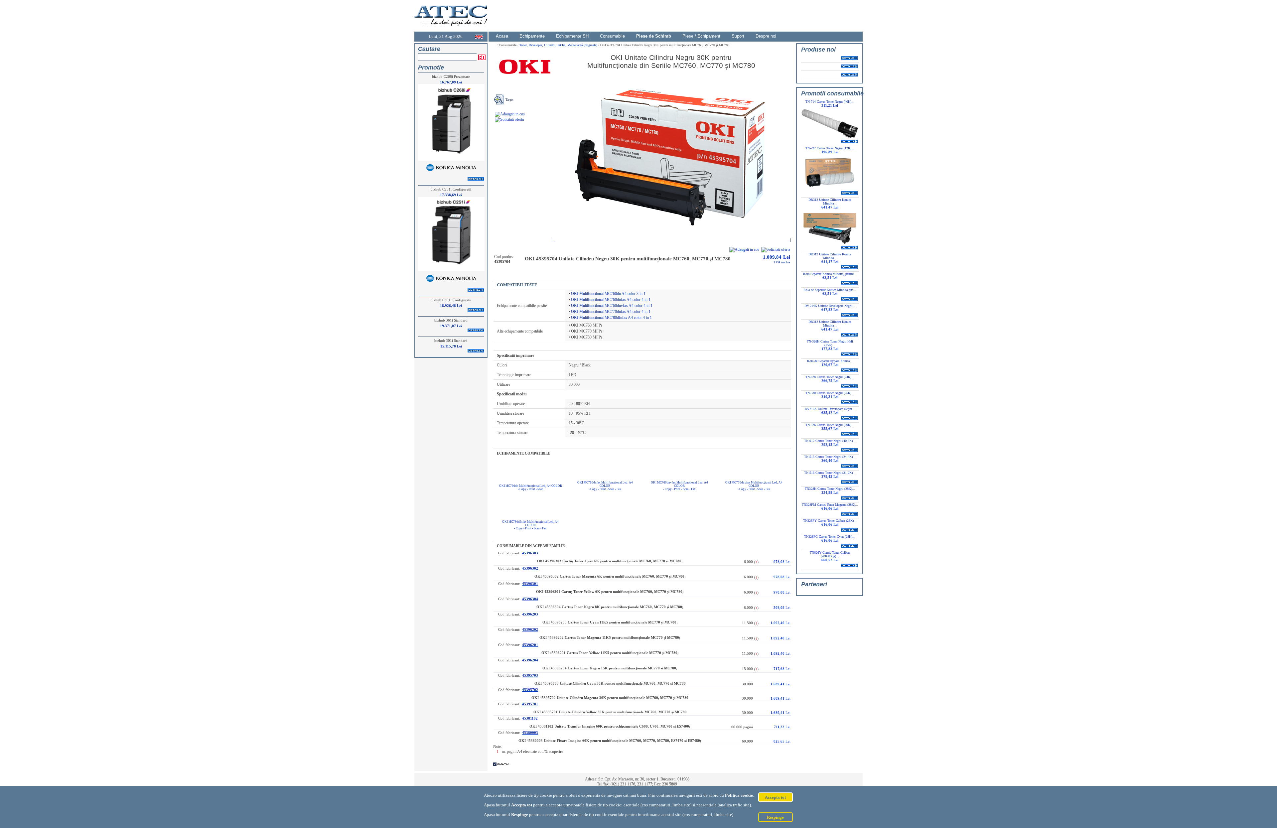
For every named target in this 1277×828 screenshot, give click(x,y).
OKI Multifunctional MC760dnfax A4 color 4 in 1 (610, 299)
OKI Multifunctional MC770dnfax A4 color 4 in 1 (610, 311)
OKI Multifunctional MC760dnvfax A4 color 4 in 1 (611, 305)
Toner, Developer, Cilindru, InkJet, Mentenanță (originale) (558, 45)
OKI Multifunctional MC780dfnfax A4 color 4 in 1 (611, 317)
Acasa (502, 36)
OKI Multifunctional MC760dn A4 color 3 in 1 (608, 293)
